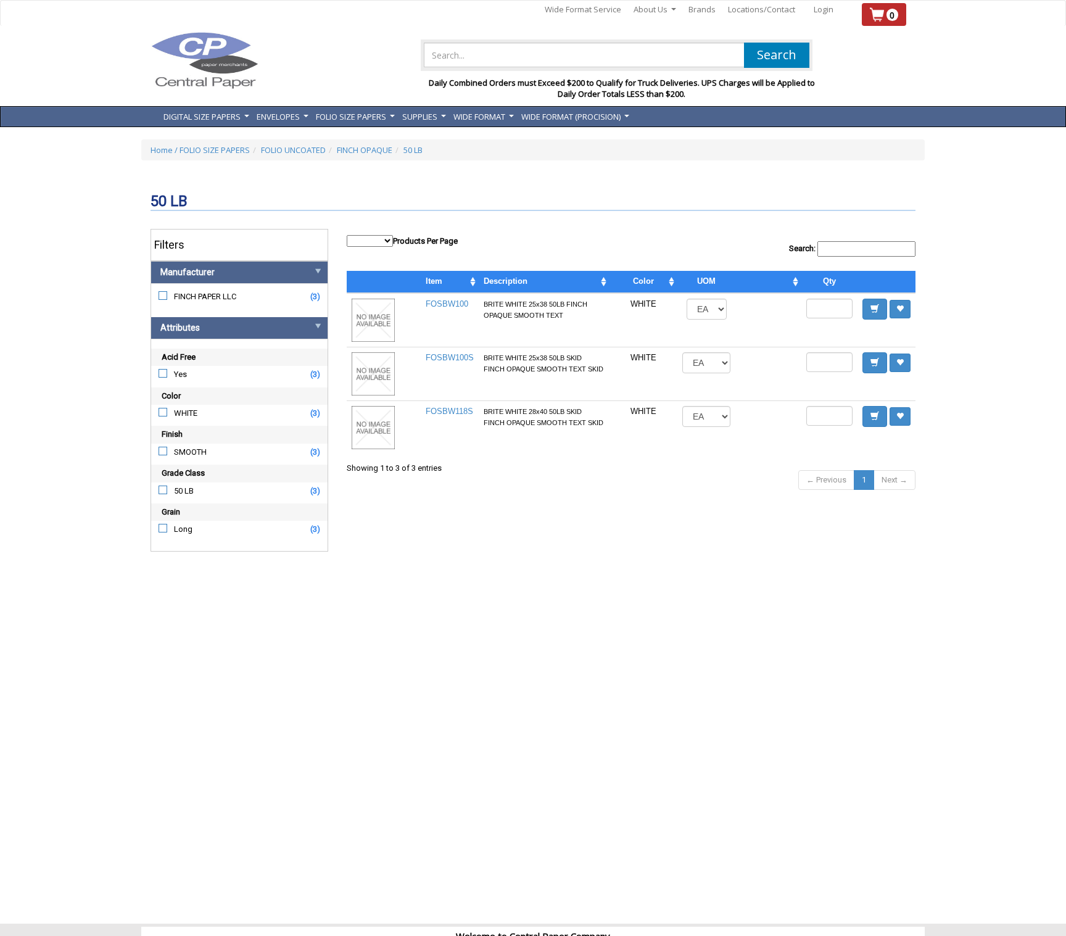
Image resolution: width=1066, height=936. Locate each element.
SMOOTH (190, 452)
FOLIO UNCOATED (293, 149)
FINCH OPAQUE (364, 149)
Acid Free (179, 357)
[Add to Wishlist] (900, 309)
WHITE (185, 413)
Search (776, 54)
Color (171, 395)
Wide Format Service (583, 9)
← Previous (826, 479)
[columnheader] (768, 282)
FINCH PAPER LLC (205, 296)
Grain (171, 511)
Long (183, 529)
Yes (180, 374)
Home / (165, 149)
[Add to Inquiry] (874, 309)
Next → (894, 479)
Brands (702, 9)
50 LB (413, 149)
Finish (172, 434)
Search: (803, 248)
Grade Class (183, 473)
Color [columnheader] (643, 281)
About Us (655, 9)
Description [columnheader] (505, 281)
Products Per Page (425, 241)
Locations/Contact (761, 9)
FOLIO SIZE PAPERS (215, 149)
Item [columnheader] (434, 281)
